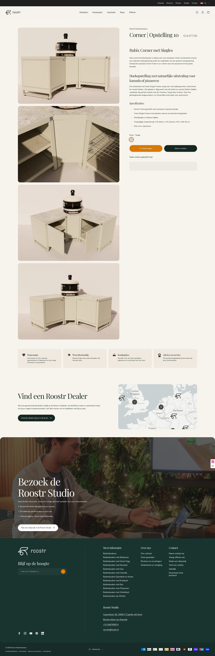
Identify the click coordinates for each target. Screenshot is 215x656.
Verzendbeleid (47, 651)
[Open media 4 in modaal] (68, 301)
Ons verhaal (146, 553)
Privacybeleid (23, 651)
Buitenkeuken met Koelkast (115, 580)
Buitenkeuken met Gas (113, 569)
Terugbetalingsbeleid (11, 651)
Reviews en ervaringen (151, 561)
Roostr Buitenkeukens (138, 29)
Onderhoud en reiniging (151, 565)
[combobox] (205, 3)
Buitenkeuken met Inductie (115, 573)
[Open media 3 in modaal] (68, 223)
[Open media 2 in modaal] (68, 144)
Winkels (178, 3)
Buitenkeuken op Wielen (114, 596)
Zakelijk (186, 3)
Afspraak (161, 3)
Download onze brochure (176, 574)
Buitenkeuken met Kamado (115, 565)
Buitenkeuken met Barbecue (116, 557)
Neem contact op (176, 553)
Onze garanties (148, 557)
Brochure (170, 3)
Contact (194, 3)
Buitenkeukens (109, 553)
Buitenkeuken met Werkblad (116, 592)
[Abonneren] (63, 571)
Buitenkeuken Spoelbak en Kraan (118, 576)
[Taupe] (131, 140)
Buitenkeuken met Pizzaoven (116, 588)
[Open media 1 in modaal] (68, 66)
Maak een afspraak (177, 561)
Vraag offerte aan (177, 557)
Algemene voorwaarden (34, 651)
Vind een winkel (176, 565)
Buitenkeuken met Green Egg (116, 561)
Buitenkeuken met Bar (113, 584)
